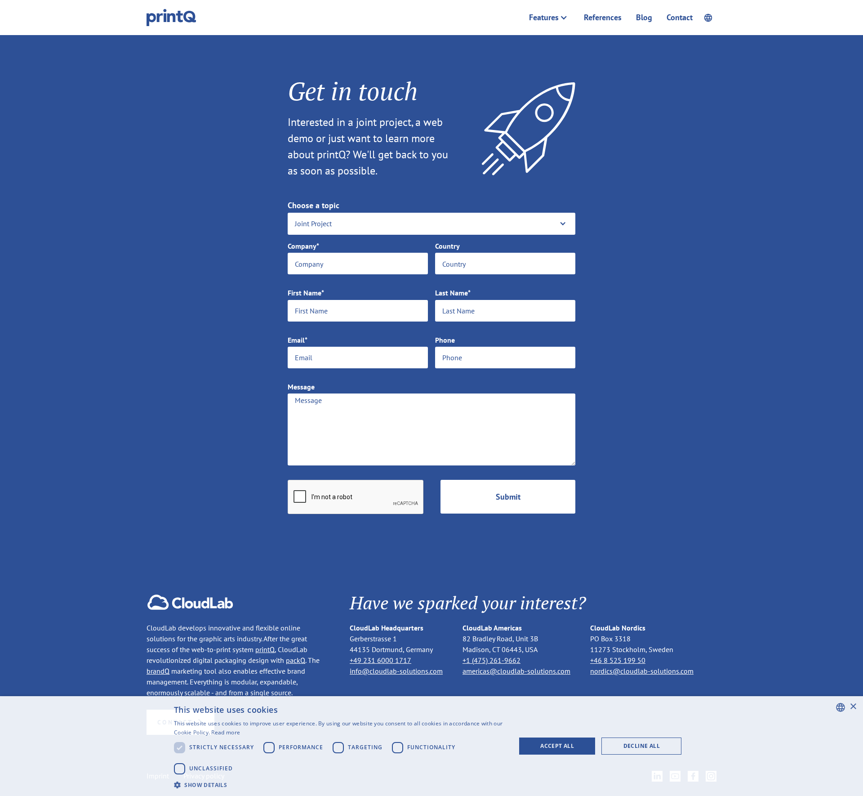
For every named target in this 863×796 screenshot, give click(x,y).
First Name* (306, 293)
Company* (303, 246)
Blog (644, 17)
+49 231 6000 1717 (380, 660)
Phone (445, 340)
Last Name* (453, 293)
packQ (295, 660)
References (603, 17)
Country (447, 246)
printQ (265, 649)
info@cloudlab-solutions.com (396, 670)
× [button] (853, 706)
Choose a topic (313, 205)
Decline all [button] (641, 746)
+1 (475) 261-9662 (491, 660)
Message (301, 387)
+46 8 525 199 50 (617, 660)
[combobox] (840, 707)
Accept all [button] (557, 746)
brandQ (158, 670)
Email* (297, 340)
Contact (680, 17)
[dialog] (431, 746)
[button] (548, 17)
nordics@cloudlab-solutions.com (642, 670)
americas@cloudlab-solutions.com (516, 670)
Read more (225, 732)
